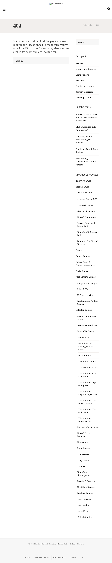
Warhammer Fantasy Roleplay (87, 302)
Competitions (82, 74)
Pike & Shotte (85, 517)
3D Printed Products (87, 325)
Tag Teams (83, 460)
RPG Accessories (85, 295)
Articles (79, 63)
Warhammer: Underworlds (85, 420)
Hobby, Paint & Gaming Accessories (85, 263)
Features (80, 80)
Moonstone (82, 442)
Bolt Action (83, 505)
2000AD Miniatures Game (86, 318)
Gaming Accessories (85, 86)
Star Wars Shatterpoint (83, 474)
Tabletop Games (84, 97)
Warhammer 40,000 (88, 367)
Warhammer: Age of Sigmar (87, 384)
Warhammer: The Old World (87, 411)
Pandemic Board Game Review (87, 150)
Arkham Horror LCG (87, 199)
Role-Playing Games (86, 276)
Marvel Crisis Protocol (83, 435)
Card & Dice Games (85, 192)
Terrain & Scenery (86, 481)
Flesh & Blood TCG (86, 211)
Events (79, 250)
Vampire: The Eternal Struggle (87, 243)
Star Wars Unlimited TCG (87, 234)
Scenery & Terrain (84, 91)
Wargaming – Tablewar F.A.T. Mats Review (86, 161)
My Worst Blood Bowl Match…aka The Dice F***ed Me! (86, 117)
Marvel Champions (86, 217)
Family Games (83, 256)
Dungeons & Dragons (87, 283)
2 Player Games (83, 180)
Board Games (82, 186)
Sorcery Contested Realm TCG (86, 225)
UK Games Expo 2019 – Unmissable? (87, 128)
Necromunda (84, 355)
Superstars (83, 454)
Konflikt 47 (83, 511)
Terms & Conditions (49, 544)
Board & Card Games (86, 69)
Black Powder (85, 499)
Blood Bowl (83, 337)
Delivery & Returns (77, 544)
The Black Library (87, 361)
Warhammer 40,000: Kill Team (88, 375)
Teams (81, 466)
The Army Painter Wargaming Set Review (84, 139)
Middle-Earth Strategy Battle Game (85, 346)
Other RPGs (82, 289)
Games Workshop (86, 331)
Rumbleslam (83, 448)
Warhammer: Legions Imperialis (87, 393)
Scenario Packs (85, 205)
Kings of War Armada (88, 427)
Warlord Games (85, 493)
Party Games (82, 271)
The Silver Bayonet (86, 487)
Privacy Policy (63, 544)
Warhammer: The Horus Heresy (87, 402)
